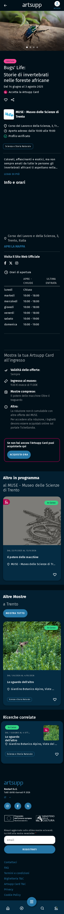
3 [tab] (33, 47)
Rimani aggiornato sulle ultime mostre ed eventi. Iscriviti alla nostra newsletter (28, 832)
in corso (51, 503)
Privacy (8, 889)
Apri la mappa (14, 246)
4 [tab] (37, 47)
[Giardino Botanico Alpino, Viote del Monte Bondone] (51, 732)
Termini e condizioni (16, 873)
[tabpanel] (32, 31)
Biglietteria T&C (14, 878)
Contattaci (10, 862)
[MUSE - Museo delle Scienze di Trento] (9, 114)
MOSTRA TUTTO (15, 613)
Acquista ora (19, 454)
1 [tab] (27, 47)
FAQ (6, 867)
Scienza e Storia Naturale (18, 146)
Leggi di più (12, 174)
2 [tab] (30, 47)
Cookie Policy (12, 894)
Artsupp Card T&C (15, 884)
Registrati (30, 849)
